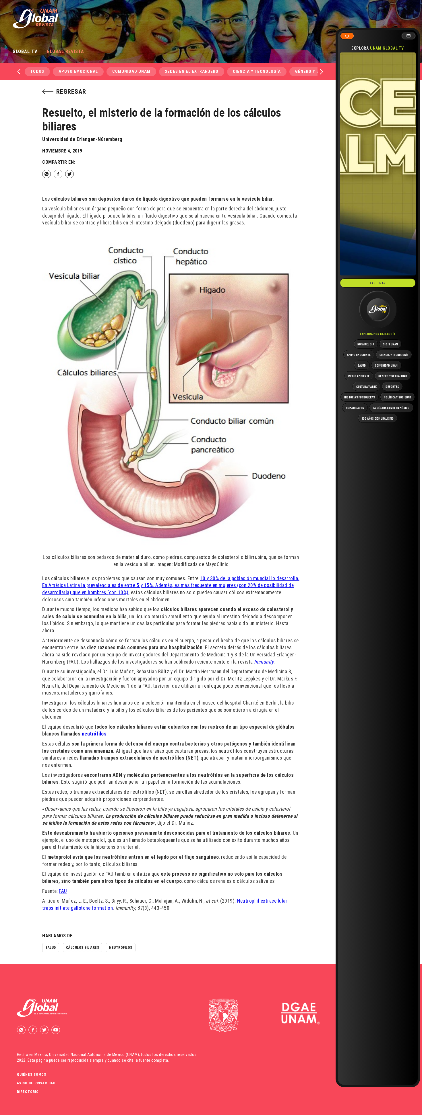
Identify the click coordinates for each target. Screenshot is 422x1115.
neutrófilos (94, 734)
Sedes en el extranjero (191, 71)
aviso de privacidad (36, 1083)
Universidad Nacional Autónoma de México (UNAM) (94, 1054)
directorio (28, 1092)
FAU (63, 891)
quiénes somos (31, 1075)
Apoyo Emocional (78, 71)
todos (37, 71)
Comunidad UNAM (131, 71)
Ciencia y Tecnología (257, 71)
